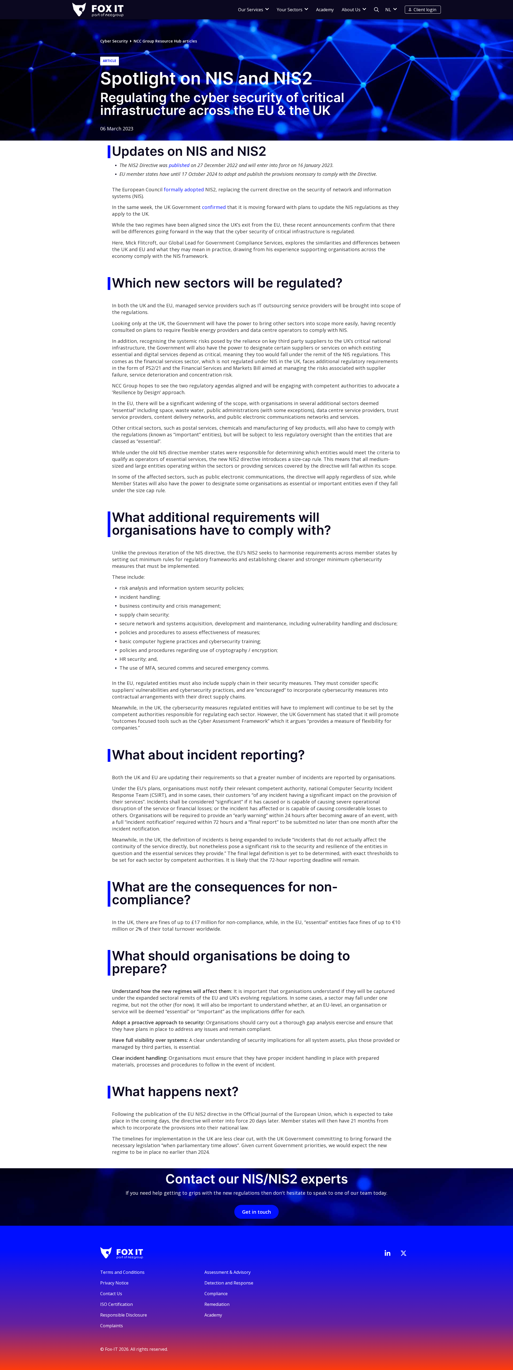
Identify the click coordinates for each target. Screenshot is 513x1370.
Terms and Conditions (122, 1272)
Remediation (217, 1304)
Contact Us (111, 1294)
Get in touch (256, 1212)
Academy (325, 10)
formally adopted (184, 189)
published (179, 165)
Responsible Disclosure (123, 1315)
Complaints (111, 1326)
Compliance (216, 1294)
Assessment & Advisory (227, 1272)
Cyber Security (114, 41)
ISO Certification (116, 1304)
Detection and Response (228, 1283)
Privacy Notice (114, 1283)
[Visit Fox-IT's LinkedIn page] (387, 1253)
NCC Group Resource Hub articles (165, 41)
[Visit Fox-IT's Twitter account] (403, 1253)
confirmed (214, 207)
